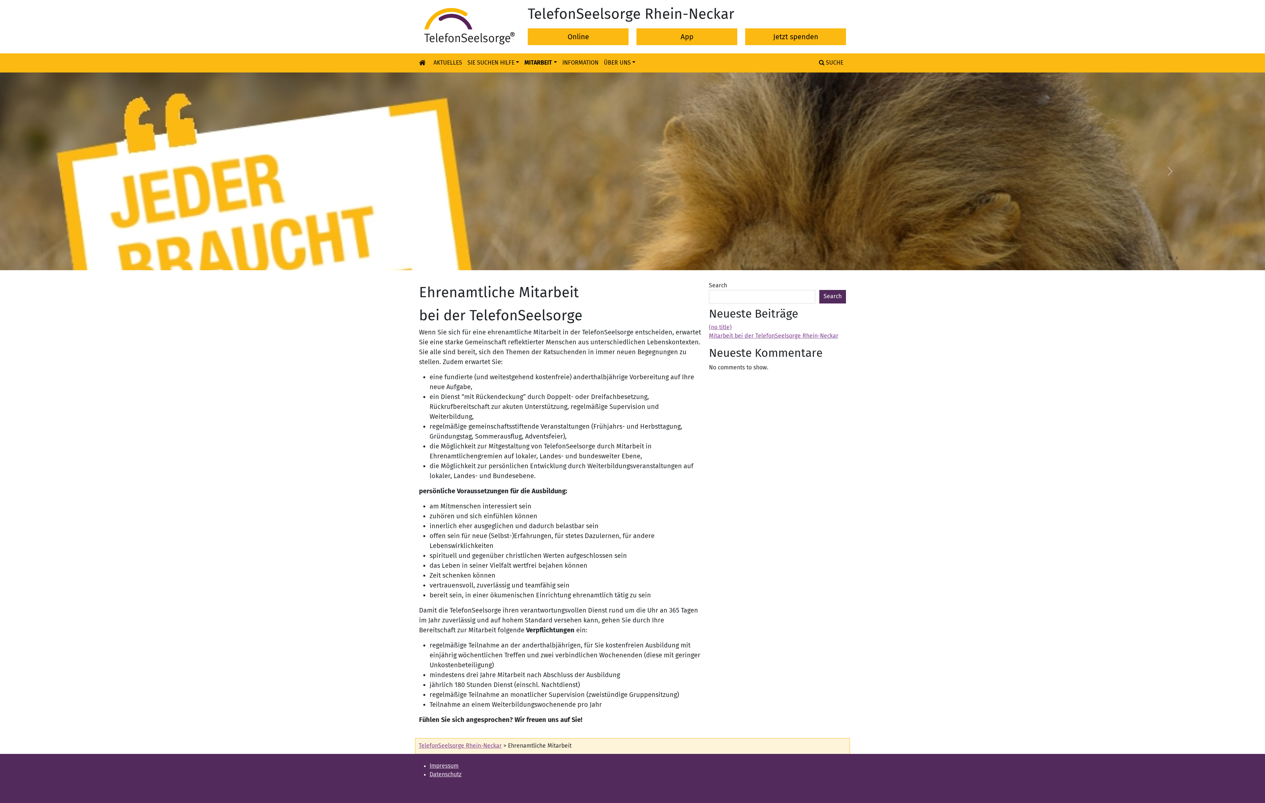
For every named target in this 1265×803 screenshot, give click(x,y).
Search (718, 285)
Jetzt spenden (795, 36)
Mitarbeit (538, 62)
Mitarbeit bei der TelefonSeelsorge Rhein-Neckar (773, 335)
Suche (833, 62)
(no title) (720, 327)
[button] (95, 171)
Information (580, 62)
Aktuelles (448, 62)
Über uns (617, 62)
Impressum (444, 765)
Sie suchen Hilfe (491, 62)
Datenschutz (446, 774)
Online (578, 36)
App (687, 36)
